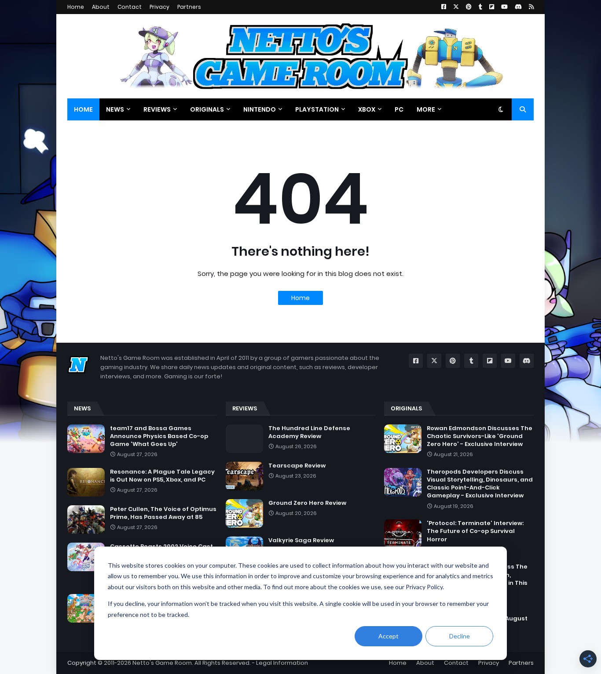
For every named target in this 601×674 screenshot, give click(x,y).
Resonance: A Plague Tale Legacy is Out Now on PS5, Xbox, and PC (162, 476)
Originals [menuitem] (207, 109)
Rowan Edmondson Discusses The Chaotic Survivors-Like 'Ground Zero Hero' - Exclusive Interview (479, 436)
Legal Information (282, 663)
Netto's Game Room (162, 663)
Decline (459, 636)
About (101, 7)
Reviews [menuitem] (157, 109)
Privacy (159, 7)
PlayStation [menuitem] (317, 109)
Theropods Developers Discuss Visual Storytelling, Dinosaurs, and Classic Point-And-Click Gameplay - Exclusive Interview (480, 484)
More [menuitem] (426, 109)
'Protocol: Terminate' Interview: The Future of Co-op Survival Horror (475, 531)
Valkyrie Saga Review (301, 540)
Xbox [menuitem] (366, 109)
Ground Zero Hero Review (307, 503)
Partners (189, 7)
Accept (388, 636)
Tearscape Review (297, 466)
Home (75, 7)
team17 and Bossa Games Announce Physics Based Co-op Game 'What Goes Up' (159, 436)
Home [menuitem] (83, 109)
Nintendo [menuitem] (259, 109)
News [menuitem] (115, 109)
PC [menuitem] (399, 109)
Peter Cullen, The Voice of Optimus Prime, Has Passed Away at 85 (163, 513)
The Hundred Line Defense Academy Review (309, 432)
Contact (129, 7)
